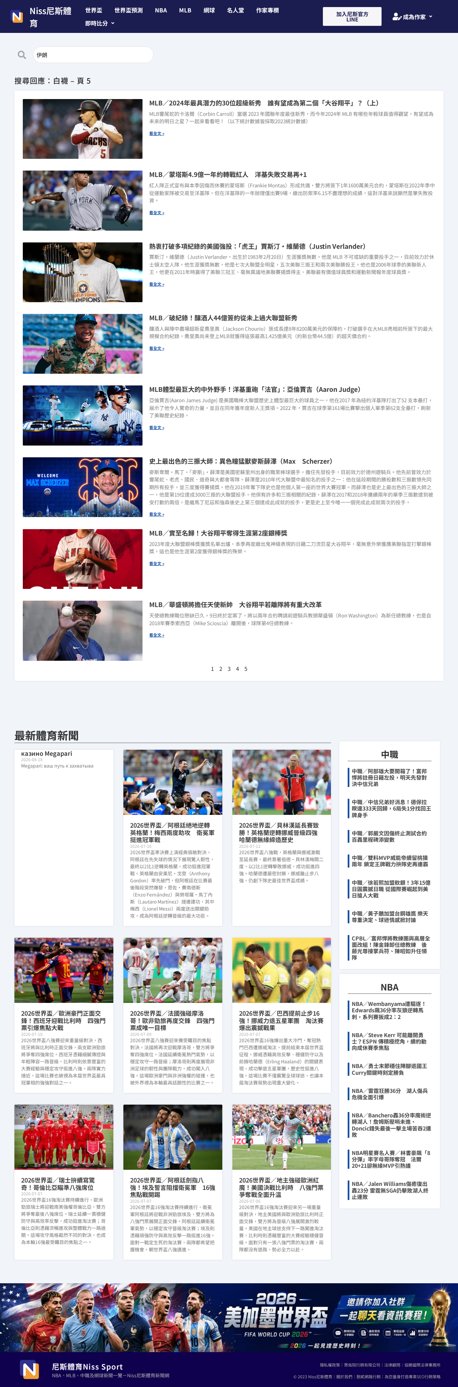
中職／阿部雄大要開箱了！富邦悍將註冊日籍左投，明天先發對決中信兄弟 (389, 777)
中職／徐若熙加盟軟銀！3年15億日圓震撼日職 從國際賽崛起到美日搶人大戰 (391, 888)
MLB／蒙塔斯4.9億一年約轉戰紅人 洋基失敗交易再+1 (228, 174)
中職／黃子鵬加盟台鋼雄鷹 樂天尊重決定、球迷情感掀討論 (390, 916)
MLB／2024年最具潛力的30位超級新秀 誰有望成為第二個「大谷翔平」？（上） (265, 102)
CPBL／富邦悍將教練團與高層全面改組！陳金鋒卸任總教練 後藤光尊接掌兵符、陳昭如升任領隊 (391, 948)
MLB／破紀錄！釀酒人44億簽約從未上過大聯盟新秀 (223, 317)
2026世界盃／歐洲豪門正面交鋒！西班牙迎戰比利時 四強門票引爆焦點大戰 (63, 1020)
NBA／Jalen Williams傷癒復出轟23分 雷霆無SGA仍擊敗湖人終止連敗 (390, 1190)
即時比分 (96, 23)
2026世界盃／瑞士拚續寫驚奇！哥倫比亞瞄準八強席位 (58, 1183)
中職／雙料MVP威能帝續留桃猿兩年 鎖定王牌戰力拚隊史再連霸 (390, 860)
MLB (185, 10)
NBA (161, 10)
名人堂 (235, 10)
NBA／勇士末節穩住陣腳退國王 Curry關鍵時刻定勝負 (392, 1069)
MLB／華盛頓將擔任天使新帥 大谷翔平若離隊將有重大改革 (235, 604)
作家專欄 (267, 10)
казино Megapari (46, 753)
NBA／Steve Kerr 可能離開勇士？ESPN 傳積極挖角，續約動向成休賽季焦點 (389, 1041)
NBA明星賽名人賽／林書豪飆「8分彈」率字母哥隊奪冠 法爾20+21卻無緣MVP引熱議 (391, 1159)
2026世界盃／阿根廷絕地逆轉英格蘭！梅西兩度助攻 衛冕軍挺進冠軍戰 (172, 832)
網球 (209, 10)
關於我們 (344, 1376)
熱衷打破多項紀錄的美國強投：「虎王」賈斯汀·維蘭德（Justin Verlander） (259, 245)
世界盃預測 (128, 10)
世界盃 (93, 10)
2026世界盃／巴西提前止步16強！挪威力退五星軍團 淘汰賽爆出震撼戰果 (281, 1020)
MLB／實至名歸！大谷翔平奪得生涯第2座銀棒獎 (218, 532)
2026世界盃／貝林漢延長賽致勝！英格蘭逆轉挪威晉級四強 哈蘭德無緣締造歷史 (281, 832)
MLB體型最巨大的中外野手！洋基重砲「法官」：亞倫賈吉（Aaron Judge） (256, 389)
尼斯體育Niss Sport (87, 1366)
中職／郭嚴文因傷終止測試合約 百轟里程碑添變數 (392, 836)
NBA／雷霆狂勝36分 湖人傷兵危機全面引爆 (390, 1094)
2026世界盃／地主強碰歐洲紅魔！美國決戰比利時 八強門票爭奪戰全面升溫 (281, 1187)
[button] (99, 23)
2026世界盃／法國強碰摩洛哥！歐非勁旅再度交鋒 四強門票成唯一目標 (172, 1020)
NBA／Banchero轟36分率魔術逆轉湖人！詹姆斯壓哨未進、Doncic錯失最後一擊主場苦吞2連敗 (391, 1125)
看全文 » (156, 133)
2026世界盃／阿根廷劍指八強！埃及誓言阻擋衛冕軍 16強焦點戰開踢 (172, 1187)
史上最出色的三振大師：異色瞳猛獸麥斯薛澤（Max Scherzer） (242, 460)
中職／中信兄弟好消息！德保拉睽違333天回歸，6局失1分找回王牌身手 (391, 808)
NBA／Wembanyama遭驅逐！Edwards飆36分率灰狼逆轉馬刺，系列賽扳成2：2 (389, 1010)
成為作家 (414, 16)
